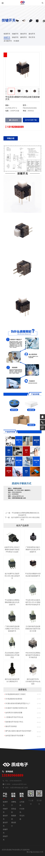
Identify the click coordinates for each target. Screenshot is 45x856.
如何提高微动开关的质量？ (15, 735)
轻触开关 (15, 34)
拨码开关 (23, 37)
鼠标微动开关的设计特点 (14, 722)
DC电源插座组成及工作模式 (15, 694)
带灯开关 (32, 37)
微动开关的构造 (11, 726)
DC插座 (16, 41)
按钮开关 (15, 37)
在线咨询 (14, 120)
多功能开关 (8, 41)
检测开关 (7, 34)
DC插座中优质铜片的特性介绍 (16, 708)
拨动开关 (32, 34)
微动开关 (23, 34)
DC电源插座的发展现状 (13, 699)
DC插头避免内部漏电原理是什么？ (17, 703)
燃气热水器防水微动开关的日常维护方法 (19, 731)
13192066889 (15, 127)
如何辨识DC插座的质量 (13, 712)
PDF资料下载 (32, 120)
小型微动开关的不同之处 (14, 717)
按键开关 (7, 37)
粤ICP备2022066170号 (35, 852)
